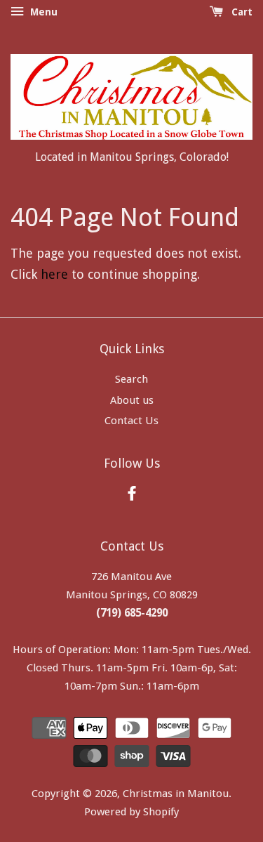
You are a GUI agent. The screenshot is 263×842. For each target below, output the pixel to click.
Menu (42, 12)
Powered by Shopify (131, 811)
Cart (240, 12)
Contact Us (131, 420)
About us (132, 400)
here (54, 274)
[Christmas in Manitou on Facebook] (132, 495)
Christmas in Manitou (176, 793)
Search (131, 379)
